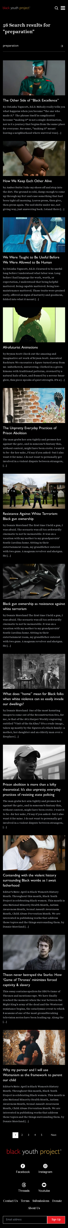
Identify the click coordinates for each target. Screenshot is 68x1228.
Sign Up (56, 1219)
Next (53, 1135)
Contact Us (10, 1201)
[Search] (62, 46)
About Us (34, 1208)
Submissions (40, 1201)
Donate (57, 1201)
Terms (25, 1201)
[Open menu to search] (56, 8)
